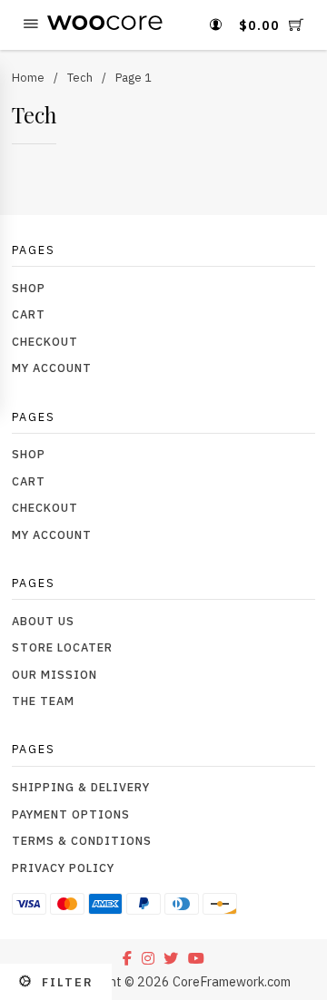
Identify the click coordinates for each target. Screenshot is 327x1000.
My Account (52, 367)
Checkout (45, 341)
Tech (80, 77)
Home (28, 77)
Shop (28, 287)
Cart (28, 314)
